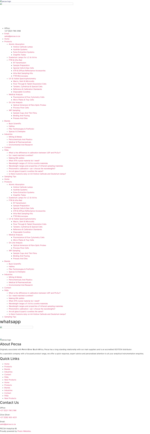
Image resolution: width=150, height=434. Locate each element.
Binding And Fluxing (21, 115)
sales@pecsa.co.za (8, 424)
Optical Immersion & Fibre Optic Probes (29, 105)
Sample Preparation (21, 65)
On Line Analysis (15, 102)
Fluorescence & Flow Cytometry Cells (28, 97)
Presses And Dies (20, 118)
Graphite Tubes (19, 55)
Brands (7, 121)
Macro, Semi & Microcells (23, 81)
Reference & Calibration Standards (27, 89)
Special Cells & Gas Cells (23, 68)
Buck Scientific (15, 123)
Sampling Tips (10, 176)
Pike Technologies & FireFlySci (21, 129)
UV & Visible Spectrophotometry (22, 78)
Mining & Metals (15, 137)
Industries (8, 134)
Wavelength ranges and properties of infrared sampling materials (36, 166)
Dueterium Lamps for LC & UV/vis (23, 57)
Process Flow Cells (21, 108)
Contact (7, 147)
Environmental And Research (21, 145)
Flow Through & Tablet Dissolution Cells (29, 84)
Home (6, 39)
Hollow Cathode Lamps (23, 47)
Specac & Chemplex (17, 131)
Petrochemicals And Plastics (20, 139)
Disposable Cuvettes (21, 92)
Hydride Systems (20, 49)
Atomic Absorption (16, 44)
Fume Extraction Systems (23, 52)
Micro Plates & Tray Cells (23, 100)
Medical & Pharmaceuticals (20, 142)
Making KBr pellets (16, 158)
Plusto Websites (24, 431)
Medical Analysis (16, 94)
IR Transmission (19, 63)
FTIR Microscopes (20, 76)
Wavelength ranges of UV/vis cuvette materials (28, 163)
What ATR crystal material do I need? (24, 160)
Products (8, 41)
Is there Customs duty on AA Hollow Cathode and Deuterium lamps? (37, 174)
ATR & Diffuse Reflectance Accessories (29, 70)
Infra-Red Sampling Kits (23, 73)
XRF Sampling (14, 110)
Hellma (11, 126)
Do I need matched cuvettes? (21, 155)
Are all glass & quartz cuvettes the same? (26, 171)
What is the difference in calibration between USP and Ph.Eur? (35, 153)
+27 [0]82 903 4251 (8, 417)
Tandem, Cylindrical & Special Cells (27, 86)
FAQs (6, 150)
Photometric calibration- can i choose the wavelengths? (32, 168)
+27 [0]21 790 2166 (8, 410)
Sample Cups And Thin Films (25, 113)
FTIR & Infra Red (15, 60)
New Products (10, 380)
